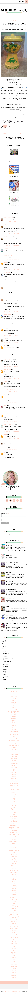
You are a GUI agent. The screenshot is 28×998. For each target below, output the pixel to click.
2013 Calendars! (9, 581)
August (4, 669)
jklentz (5, 434)
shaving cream (14, 919)
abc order (14, 695)
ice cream (14, 829)
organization (14, 874)
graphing (14, 820)
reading (14, 894)
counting (14, 760)
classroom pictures (14, 745)
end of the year (14, 785)
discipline (14, 773)
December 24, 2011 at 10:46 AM (11, 245)
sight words (14, 921)
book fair (13, 720)
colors (14, 749)
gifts (14, 807)
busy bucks (14, 724)
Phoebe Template (17, 991)
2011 (3, 651)
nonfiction (14, 865)
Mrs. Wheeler (7, 272)
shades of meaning (14, 916)
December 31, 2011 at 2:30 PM (11, 449)
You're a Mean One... (7, 661)
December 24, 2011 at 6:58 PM (11, 325)
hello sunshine (14, 825)
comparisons (14, 753)
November (5, 664)
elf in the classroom (14, 783)
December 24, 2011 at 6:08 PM (11, 294)
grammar (14, 818)
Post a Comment (6, 464)
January (5, 679)
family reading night (14, 789)
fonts (14, 798)
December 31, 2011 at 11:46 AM (11, 431)
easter (14, 780)
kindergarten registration (14, 834)
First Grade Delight (8, 255)
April (4, 674)
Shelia (5, 224)
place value (14, 885)
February (5, 677)
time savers (14, 952)
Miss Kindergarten (8, 236)
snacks (14, 923)
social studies (14, 927)
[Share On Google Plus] (24, 133)
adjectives (14, 696)
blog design (14, 715)
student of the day (14, 936)
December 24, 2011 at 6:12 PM (11, 311)
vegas (14, 961)
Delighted (6, 248)
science (14, 910)
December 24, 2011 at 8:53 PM (11, 342)
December (5, 653)
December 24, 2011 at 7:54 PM (11, 335)
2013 (3, 648)
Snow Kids (8, 572)
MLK (14, 852)
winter (14, 972)
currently (14, 765)
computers (14, 756)
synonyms (14, 945)
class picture (14, 744)
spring (14, 932)
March (4, 676)
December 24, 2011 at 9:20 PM (11, 356)
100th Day (14, 691)
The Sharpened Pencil (9, 991)
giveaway (14, 20)
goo (14, 814)
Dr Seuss (14, 774)
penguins (14, 881)
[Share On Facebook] (22, 133)
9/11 (14, 693)
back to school (14, 709)
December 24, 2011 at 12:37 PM (11, 269)
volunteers (14, 966)
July (4, 671)
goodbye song (14, 816)
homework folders (14, 827)
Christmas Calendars (11, 589)
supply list (14, 943)
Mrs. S (5, 394)
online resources (14, 870)
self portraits (14, 914)
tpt (14, 956)
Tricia (5, 338)
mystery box (14, 856)
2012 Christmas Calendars (12, 562)
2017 (3, 641)
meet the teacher (14, 850)
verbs (14, 963)
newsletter (14, 863)
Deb (5, 328)
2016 (3, 643)
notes (14, 867)
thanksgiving (14, 948)
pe (14, 878)
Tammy (5, 262)
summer (14, 939)
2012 (3, 649)
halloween (14, 821)
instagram (14, 830)
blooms (14, 716)
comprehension (14, 754)
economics (14, 782)
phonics (14, 883)
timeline (14, 954)
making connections (14, 841)
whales (14, 970)
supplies (14, 941)
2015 (3, 645)
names (14, 860)
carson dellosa (14, 731)
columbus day (14, 751)
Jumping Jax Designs (20, 993)
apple (14, 704)
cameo (14, 729)
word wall (14, 974)
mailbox (14, 840)
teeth (14, 946)
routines (14, 901)
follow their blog (15, 102)
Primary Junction (7, 314)
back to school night (14, 711)
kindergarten (14, 832)
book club (14, 718)
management (14, 843)
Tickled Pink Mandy (8, 217)
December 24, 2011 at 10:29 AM (11, 233)
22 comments (4, 133)
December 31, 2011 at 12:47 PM (11, 438)
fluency (14, 796)
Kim (4, 452)
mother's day (14, 854)
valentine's (14, 959)
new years (14, 861)
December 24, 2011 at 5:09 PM (11, 283)
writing (14, 977)
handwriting (14, 823)
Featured (14, 791)
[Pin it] (26, 133)
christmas (14, 738)
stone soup (14, 934)
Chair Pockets (9, 615)
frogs (14, 802)
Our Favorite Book (7, 659)
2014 (3, 646)
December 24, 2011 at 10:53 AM (11, 259)
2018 (3, 640)
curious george (14, 763)
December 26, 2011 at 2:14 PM (11, 391)
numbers (14, 869)
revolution (14, 899)
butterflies (14, 725)
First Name (3, 517)
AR (14, 705)
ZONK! (7, 606)
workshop (14, 975)
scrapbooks (14, 912)
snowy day (14, 925)
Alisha (5, 405)
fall (14, 787)
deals (14, 769)
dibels (14, 771)
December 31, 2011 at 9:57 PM (11, 461)
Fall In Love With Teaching (12, 598)
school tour (14, 908)
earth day (14, 778)
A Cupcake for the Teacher (10, 389)
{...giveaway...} (9, 555)
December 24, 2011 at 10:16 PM (11, 378)
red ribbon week (14, 898)
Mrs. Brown (6, 286)
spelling (14, 930)
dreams (14, 776)
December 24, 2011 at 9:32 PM (11, 366)
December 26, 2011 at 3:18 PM (11, 402)
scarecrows (14, 905)
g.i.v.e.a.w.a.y (9, 545)
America (14, 700)
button (14, 727)
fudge (14, 803)
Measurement (14, 849)
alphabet (14, 698)
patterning (14, 876)
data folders (14, 767)
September (5, 667)
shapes (14, 917)
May (4, 672)
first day (14, 794)
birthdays (14, 713)
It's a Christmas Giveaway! (8, 658)
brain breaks (14, 722)
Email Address (5, 513)
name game (14, 858)
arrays (14, 707)
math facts (14, 847)
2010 (3, 681)
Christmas (5, 656)
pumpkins (13, 890)
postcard (14, 888)
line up (14, 836)
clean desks (14, 747)
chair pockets (14, 734)
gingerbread (14, 809)
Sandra (5, 441)
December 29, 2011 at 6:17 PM (11, 421)
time (14, 950)
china (14, 736)
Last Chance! (5, 654)
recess (14, 896)
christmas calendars (14, 740)
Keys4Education (7, 369)
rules (14, 903)
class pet (13, 742)
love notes (14, 838)
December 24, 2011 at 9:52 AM (11, 221)
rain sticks (14, 892)
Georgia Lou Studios (5, 993)
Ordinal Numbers (14, 872)
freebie (14, 800)
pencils (14, 879)
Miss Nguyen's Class (8, 359)
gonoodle (14, 812)
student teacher (14, 937)
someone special (14, 928)
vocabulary (14, 965)
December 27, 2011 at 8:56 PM (11, 410)
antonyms (14, 702)
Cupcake (5, 381)
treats (14, 957)
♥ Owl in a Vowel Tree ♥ (9, 424)
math (14, 845)
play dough (14, 887)
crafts (14, 762)
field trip (14, 792)
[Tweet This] (20, 133)
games (14, 805)
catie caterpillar (14, 733)
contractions (14, 758)
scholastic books (14, 907)
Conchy (5, 345)
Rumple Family (7, 413)
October (5, 666)
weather (14, 968)
